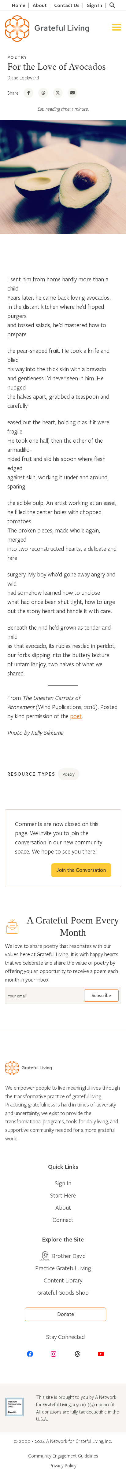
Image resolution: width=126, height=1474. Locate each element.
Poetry (17, 57)
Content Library (63, 1280)
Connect (63, 1219)
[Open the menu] (116, 28)
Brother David (69, 1256)
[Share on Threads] (43, 93)
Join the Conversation (81, 870)
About (40, 5)
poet (76, 716)
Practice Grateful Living (63, 1268)
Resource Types (31, 774)
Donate (65, 1314)
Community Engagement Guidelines (63, 1456)
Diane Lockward (23, 78)
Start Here (63, 1195)
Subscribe (101, 995)
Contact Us (67, 5)
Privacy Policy (63, 1465)
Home (18, 5)
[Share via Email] (72, 93)
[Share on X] (58, 93)
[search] (112, 5)
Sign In (94, 5)
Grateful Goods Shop (63, 1292)
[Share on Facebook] (28, 93)
